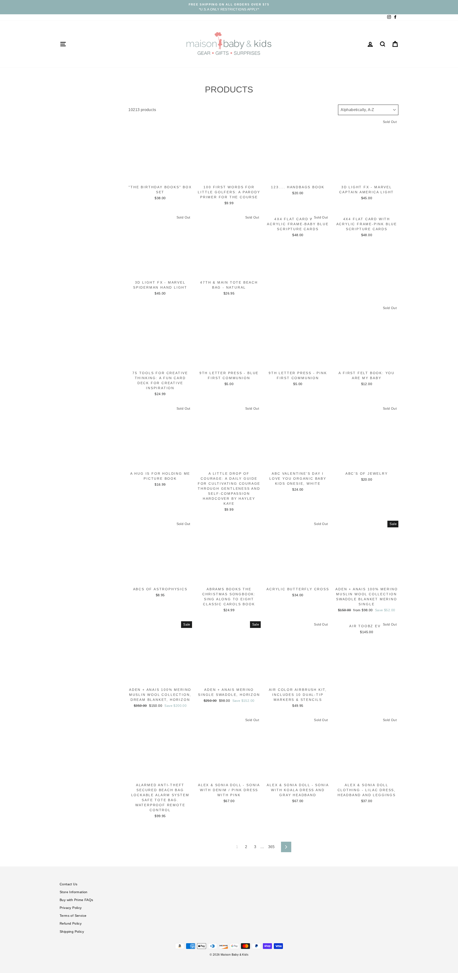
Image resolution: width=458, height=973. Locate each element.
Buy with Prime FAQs (76, 900)
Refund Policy (71, 923)
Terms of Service (73, 915)
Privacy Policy (71, 908)
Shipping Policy (72, 931)
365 (271, 847)
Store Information (74, 892)
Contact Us (68, 884)
